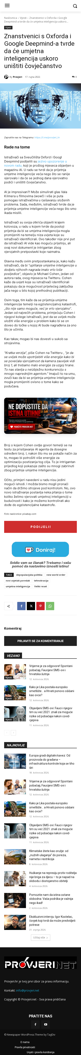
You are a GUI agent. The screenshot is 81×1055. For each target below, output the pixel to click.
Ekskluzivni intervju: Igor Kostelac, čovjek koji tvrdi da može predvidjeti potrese (52, 920)
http (36, 137)
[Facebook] (21, 606)
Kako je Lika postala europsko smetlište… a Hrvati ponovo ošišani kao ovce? (51, 691)
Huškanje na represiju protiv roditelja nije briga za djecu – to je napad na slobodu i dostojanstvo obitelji (53, 877)
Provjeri (17, 76)
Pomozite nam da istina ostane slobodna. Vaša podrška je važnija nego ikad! (51, 899)
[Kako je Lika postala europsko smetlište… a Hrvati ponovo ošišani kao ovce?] (15, 693)
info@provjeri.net (27, 990)
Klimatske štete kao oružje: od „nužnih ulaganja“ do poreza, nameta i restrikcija (48, 855)
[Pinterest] (40, 606)
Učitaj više (39, 937)
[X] (31, 606)
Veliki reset (40, 586)
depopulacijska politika (29, 574)
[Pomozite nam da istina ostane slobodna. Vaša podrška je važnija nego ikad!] (15, 900)
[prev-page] (6, 732)
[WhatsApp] (50, 606)
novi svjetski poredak (18, 580)
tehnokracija (41, 580)
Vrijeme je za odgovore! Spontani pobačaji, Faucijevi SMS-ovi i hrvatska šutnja (50, 670)
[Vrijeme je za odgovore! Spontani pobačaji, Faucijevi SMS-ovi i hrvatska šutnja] (15, 671)
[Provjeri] (7, 77)
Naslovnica (10, 18)
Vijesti (23, 18)
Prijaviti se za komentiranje (40, 641)
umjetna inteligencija (18, 586)
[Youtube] (46, 1024)
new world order (56, 574)
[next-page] (13, 732)
